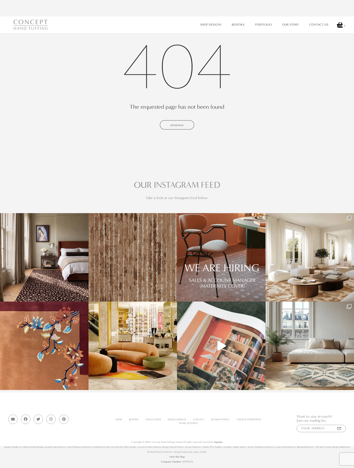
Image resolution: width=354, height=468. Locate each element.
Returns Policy (220, 419)
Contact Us (318, 24)
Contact (198, 419)
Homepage (177, 125)
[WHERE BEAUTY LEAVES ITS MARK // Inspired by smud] (132, 346)
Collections (153, 419)
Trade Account (188, 423)
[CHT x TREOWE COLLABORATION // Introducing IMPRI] (310, 257)
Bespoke (238, 24)
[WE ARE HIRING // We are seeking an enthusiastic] (221, 257)
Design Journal (177, 419)
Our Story (290, 24)
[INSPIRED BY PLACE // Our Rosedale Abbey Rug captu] (310, 346)
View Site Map (177, 456)
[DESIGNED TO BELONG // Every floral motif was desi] (44, 346)
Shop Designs (210, 24)
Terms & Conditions (249, 419)
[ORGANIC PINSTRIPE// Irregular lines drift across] (132, 257)
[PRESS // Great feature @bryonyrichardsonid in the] (221, 346)
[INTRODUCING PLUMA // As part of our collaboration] (44, 257)
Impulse (218, 442)
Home (119, 419)
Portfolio (263, 24)
